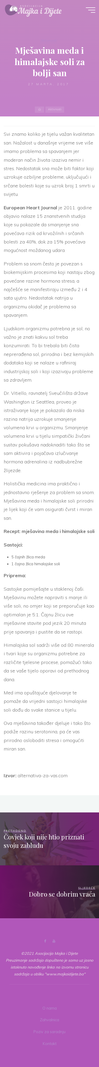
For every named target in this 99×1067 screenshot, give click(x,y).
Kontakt (49, 1043)
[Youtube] (54, 941)
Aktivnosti (48, 40)
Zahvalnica (49, 1020)
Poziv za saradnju (49, 1031)
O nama (50, 1008)
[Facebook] (45, 941)
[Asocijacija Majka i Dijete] (33, 9)
